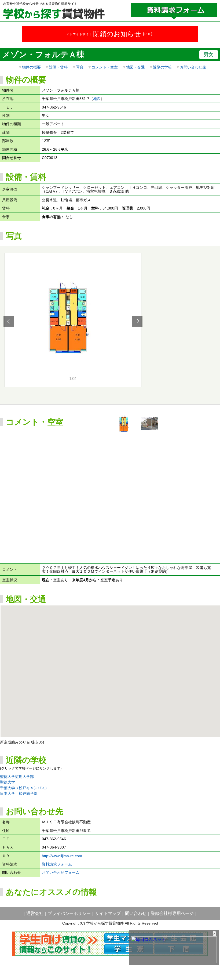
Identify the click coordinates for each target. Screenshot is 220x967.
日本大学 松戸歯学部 (19, 793)
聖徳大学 (7, 782)
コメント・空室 (104, 67)
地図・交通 (135, 67)
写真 (79, 67)
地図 (97, 98)
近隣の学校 (162, 67)
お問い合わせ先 (193, 67)
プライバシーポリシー (69, 913)
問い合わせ (135, 913)
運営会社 (34, 913)
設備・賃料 (58, 67)
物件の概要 (31, 67)
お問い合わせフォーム (60, 872)
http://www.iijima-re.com (62, 856)
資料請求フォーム (57, 864)
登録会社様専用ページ (172, 913)
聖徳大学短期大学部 (17, 776)
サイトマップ (108, 913)
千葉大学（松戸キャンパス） (24, 788)
